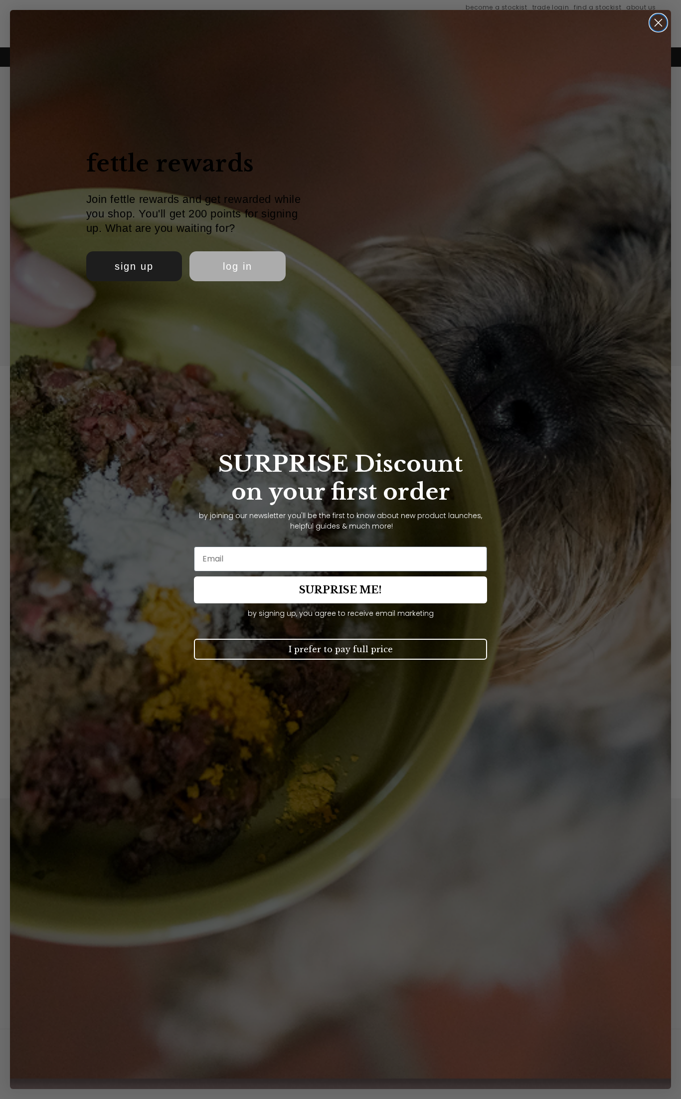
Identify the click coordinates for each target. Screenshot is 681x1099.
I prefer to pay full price (341, 649)
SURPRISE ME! (340, 590)
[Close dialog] (658, 22)
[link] (134, 266)
